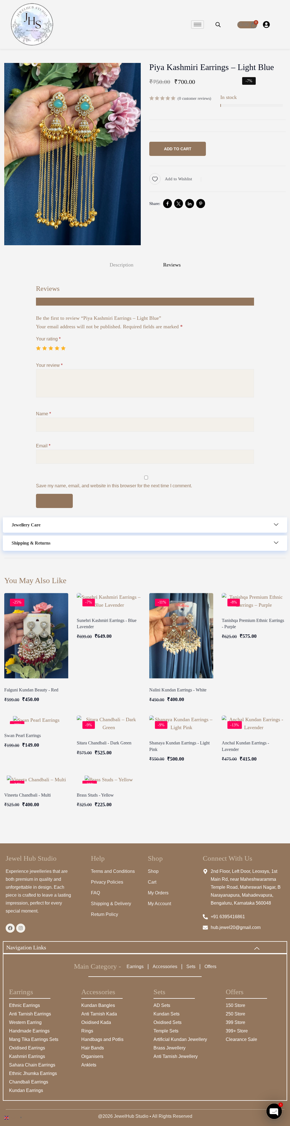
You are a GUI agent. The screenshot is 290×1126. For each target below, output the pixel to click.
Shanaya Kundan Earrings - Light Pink (179, 746)
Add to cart (177, 149)
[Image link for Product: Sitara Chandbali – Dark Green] (109, 723)
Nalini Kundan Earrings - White (177, 689)
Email (43, 445)
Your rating (48, 338)
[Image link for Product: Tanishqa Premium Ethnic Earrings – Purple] (254, 601)
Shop (153, 871)
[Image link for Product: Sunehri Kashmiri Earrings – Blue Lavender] (109, 601)
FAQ (95, 892)
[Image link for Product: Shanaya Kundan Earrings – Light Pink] (181, 723)
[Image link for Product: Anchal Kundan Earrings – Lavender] (254, 723)
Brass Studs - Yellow (95, 795)
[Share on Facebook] (167, 203)
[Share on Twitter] (178, 203)
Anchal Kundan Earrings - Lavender (245, 746)
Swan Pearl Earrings (22, 735)
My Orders (158, 892)
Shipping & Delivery (111, 903)
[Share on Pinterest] (200, 203)
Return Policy (104, 914)
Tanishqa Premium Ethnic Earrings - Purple (253, 623)
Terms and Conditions (113, 871)
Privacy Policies (107, 882)
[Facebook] (10, 928)
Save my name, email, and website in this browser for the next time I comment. (114, 485)
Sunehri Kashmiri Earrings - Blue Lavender (107, 623)
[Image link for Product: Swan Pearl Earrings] (36, 720)
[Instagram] (20, 928)
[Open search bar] (218, 24)
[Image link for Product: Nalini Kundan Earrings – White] (181, 635)
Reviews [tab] (172, 265)
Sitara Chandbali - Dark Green (104, 742)
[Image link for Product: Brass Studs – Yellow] (109, 779)
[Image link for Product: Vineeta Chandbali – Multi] (36, 779)
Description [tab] (121, 265)
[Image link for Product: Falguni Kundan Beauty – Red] (36, 635)
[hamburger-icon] (197, 24)
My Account (159, 903)
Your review (49, 365)
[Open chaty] (274, 1111)
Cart (152, 882)
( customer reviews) (194, 98)
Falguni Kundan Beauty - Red (31, 689)
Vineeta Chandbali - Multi (27, 795)
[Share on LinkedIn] (189, 203)
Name (43, 413)
